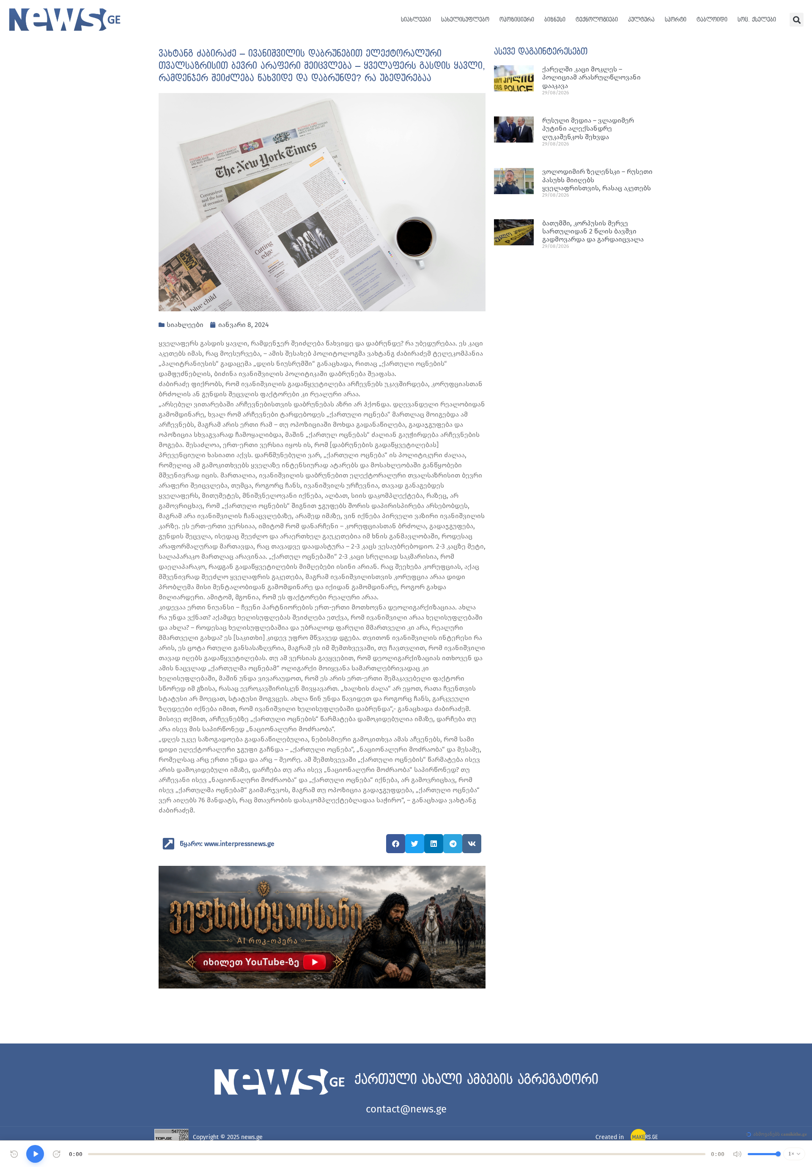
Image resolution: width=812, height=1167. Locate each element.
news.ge (252, 1137)
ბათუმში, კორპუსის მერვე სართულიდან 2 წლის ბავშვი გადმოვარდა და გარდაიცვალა (593, 231)
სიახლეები (416, 19)
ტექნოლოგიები (597, 19)
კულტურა (641, 19)
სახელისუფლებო (465, 19)
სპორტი (675, 19)
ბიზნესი (554, 19)
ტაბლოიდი (712, 19)
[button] (797, 20)
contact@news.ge (406, 1109)
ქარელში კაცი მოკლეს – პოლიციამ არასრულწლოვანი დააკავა (591, 77)
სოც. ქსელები (757, 19)
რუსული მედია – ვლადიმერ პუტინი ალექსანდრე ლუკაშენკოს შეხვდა (588, 128)
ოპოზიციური (516, 19)
